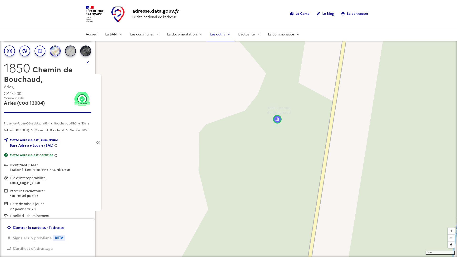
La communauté (281, 34)
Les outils (217, 34)
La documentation (182, 34)
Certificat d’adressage (33, 248)
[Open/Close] (98, 142)
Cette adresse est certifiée (31, 155)
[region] (228, 142)
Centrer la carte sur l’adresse (38, 227)
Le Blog (328, 13)
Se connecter (357, 13)
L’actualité (246, 34)
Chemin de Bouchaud (49, 130)
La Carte (302, 13)
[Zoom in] (451, 230)
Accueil (92, 34)
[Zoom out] (451, 237)
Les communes (142, 34)
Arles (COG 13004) (16, 130)
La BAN (111, 34)
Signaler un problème (38, 238)
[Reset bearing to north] (451, 244)
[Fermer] (87, 62)
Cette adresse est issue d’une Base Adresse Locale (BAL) (34, 143)
